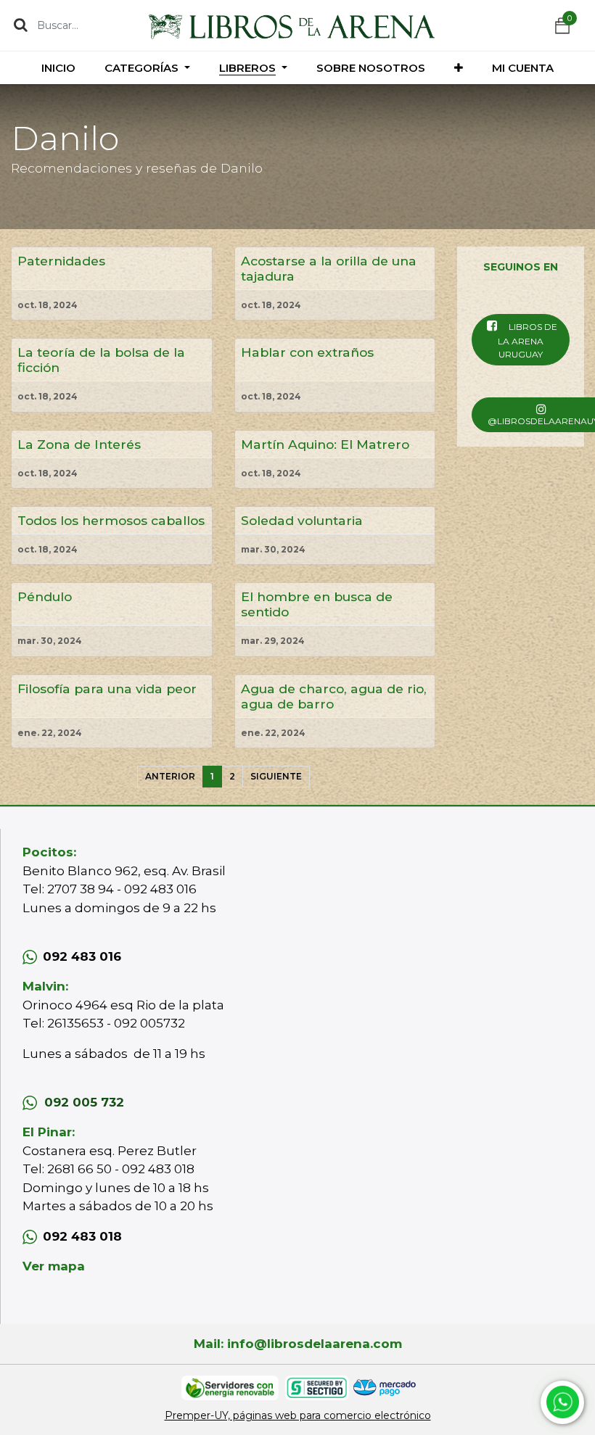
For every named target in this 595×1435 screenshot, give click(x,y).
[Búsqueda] (20, 24)
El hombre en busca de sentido (317, 604)
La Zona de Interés (79, 444)
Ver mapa (53, 1266)
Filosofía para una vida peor (107, 688)
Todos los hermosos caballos (111, 520)
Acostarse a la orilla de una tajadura (328, 268)
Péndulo (44, 596)
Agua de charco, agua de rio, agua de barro (334, 696)
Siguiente (276, 776)
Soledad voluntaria (302, 520)
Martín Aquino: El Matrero (325, 444)
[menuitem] (58, 67)
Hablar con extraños (307, 352)
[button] (458, 67)
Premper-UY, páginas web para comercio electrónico (298, 1415)
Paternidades (61, 260)
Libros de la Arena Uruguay (527, 340)
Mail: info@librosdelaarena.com (298, 1343)
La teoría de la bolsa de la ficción (101, 359)
